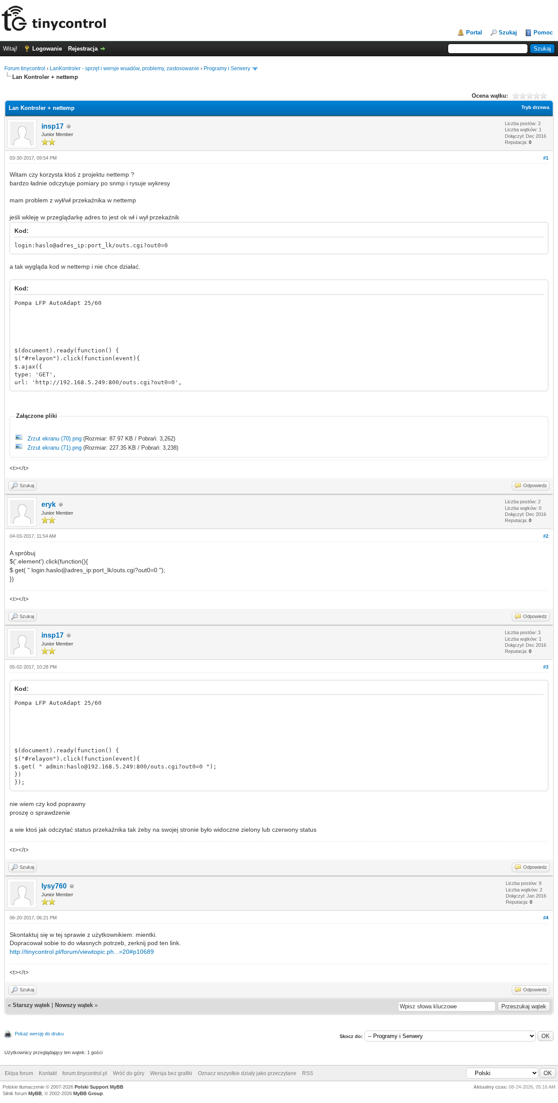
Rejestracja (83, 48)
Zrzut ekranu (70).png (54, 438)
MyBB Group (88, 1093)
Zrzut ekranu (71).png (54, 447)
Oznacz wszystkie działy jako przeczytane (247, 1073)
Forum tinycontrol (24, 68)
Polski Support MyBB (99, 1086)
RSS (307, 1073)
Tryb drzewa (535, 107)
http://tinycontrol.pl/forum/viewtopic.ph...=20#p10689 (82, 951)
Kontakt (48, 1073)
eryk (48, 504)
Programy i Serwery (227, 68)
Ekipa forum (19, 1073)
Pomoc (543, 32)
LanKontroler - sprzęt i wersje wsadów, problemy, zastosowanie (124, 68)
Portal (474, 32)
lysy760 (54, 886)
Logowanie (47, 48)
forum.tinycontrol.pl (84, 1073)
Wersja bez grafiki (171, 1073)
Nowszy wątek (74, 1005)
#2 (545, 536)
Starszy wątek (31, 1005)
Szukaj (508, 32)
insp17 (52, 126)
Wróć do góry (128, 1073)
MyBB (35, 1093)
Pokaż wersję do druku (39, 1033)
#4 (545, 917)
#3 (545, 666)
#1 (545, 157)
